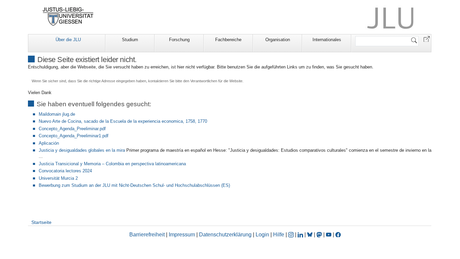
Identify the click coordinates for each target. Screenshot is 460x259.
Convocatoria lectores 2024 (65, 170)
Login (263, 234)
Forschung (179, 39)
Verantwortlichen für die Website (216, 81)
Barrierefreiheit (147, 234)
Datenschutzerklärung (225, 234)
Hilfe (278, 234)
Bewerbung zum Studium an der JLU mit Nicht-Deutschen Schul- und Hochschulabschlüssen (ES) (134, 185)
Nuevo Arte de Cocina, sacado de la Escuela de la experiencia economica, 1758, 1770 (123, 121)
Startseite (41, 222)
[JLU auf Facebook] (338, 234)
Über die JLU (68, 39)
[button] (427, 38)
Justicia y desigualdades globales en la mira (82, 150)
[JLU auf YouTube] (328, 234)
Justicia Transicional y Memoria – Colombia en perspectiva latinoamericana (112, 163)
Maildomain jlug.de (57, 114)
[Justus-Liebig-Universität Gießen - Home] (68, 16)
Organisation (277, 39)
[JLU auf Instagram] (291, 234)
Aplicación (49, 143)
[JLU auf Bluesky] (310, 234)
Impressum (182, 234)
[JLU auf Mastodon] (320, 234)
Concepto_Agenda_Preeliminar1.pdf (73, 135)
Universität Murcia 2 (58, 178)
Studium (130, 39)
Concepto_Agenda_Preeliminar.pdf (72, 128)
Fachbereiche (228, 39)
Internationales (327, 39)
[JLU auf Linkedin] (301, 234)
